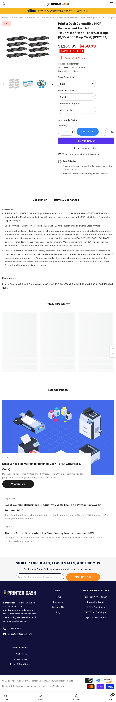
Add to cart (88, 131)
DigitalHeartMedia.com (53, 686)
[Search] (4, 4)
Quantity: (63, 125)
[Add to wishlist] (104, 132)
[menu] (111, 4)
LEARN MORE (82, 11)
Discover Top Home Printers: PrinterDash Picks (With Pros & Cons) (41, 466)
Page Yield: (66, 90)
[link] (20, 361)
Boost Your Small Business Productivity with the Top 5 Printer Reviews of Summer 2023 (53, 507)
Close (113, 11)
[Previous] (3, 84)
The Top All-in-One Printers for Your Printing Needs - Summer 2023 (50, 533)
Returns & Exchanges (65, 200)
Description (39, 200)
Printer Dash (73, 63)
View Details (18, 484)
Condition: (69, 103)
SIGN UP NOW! (83, 577)
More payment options (85, 148)
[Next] (52, 84)
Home (5, 17)
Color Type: (67, 77)
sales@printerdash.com (20, 633)
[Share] (111, 132)
